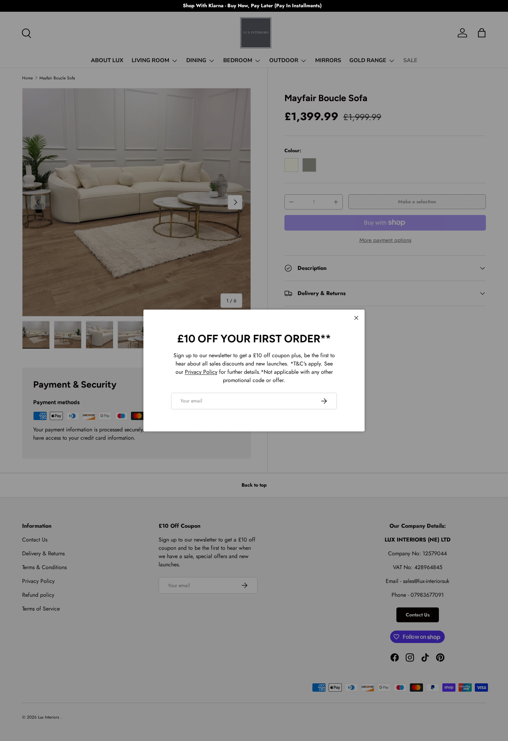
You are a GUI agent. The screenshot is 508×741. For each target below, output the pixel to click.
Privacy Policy (201, 372)
